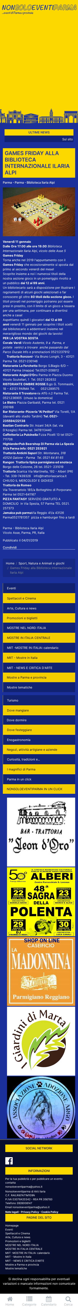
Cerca (68, 1304)
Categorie (29, 1304)
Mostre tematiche (19, 687)
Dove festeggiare (19, 730)
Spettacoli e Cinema (21, 598)
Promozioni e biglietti (22, 618)
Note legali (12, 1211)
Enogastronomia (18, 740)
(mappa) (28, 370)
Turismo (12, 700)
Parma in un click (19, 779)
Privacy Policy (30, 1211)
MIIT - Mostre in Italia (22, 658)
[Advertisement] (39, 62)
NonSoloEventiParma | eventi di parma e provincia (39, 11)
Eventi (11, 588)
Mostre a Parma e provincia (26, 677)
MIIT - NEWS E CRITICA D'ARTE (29, 668)
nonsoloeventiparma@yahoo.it (23, 1186)
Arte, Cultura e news (21, 608)
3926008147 (24, 1203)
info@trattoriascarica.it (50, 476)
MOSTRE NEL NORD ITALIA (26, 628)
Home (9, 1304)
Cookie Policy (49, 1211)
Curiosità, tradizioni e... (23, 759)
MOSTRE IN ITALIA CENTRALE (28, 638)
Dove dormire (17, 720)
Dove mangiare (18, 710)
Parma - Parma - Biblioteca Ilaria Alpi (29, 182)
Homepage (12, 1225)
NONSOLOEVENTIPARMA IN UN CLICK (34, 789)
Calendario (49, 1304)
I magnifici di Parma (21, 769)
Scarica (22, 471)
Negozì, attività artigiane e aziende (32, 749)
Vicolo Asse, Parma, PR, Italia (23, 533)
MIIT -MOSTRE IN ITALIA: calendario (32, 648)
